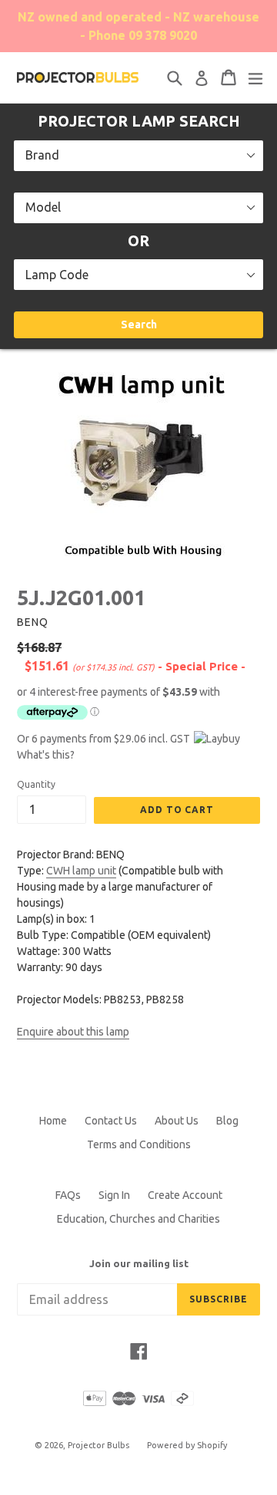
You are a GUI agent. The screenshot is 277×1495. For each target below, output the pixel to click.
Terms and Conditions (139, 1144)
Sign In (114, 1195)
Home (53, 1121)
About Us (177, 1121)
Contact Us (111, 1121)
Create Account (185, 1195)
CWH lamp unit (81, 870)
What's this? (46, 755)
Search (139, 324)
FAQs (68, 1195)
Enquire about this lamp (73, 1032)
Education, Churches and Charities (138, 1219)
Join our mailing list (139, 1263)
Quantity (36, 784)
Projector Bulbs (98, 1445)
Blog (227, 1121)
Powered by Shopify (187, 1445)
